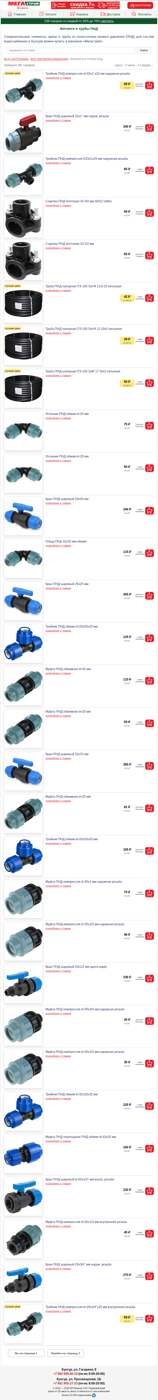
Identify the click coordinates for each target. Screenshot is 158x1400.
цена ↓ (132, 65)
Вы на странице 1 (26, 1353)
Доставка (113, 14)
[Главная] (24, 3)
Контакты (144, 14)
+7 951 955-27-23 (65, 1383)
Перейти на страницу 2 (65, 1353)
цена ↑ (120, 65)
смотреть (107, 21)
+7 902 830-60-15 (65, 1373)
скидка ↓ (146, 65)
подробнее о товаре (58, 77)
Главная (20, 14)
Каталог (51, 14)
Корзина (82, 14)
